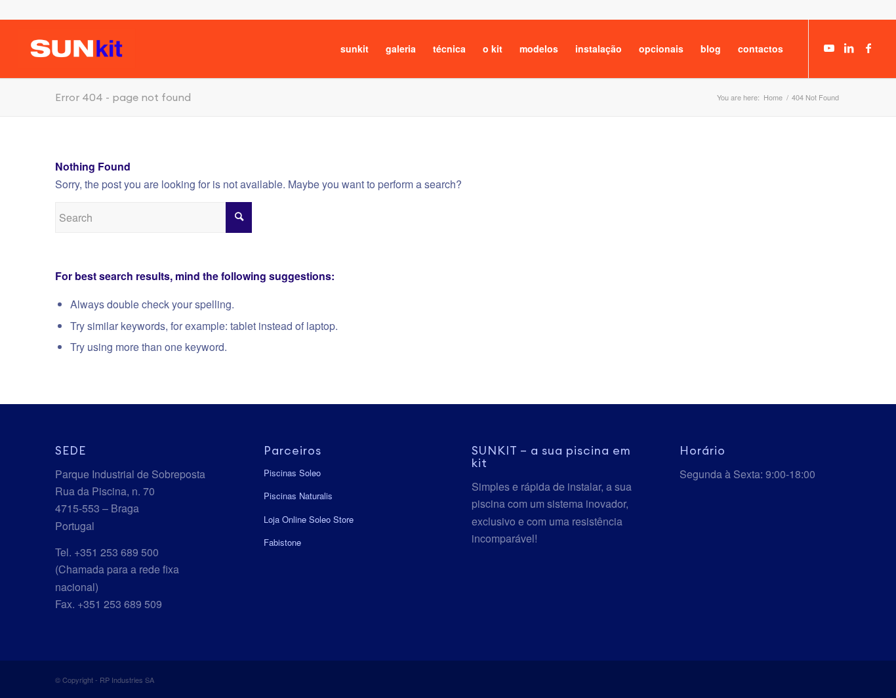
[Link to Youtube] (829, 48)
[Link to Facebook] (868, 48)
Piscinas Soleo (292, 472)
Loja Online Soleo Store (309, 519)
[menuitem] (354, 48)
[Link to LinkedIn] (849, 48)
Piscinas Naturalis (298, 495)
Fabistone (282, 542)
